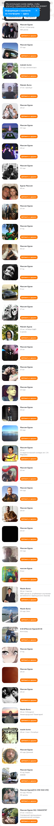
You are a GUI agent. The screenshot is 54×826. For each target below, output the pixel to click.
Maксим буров (26, 246)
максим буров (26, 568)
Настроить (30, 17)
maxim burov (25, 729)
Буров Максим (26, 186)
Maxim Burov (25, 588)
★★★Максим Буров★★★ (31, 629)
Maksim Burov (26, 85)
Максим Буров (26, 25)
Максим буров (26, 286)
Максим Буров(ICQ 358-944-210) (34, 790)
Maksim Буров (26, 327)
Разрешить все (14, 17)
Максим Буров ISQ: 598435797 (33, 810)
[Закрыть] (36, 10)
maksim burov (26, 65)
